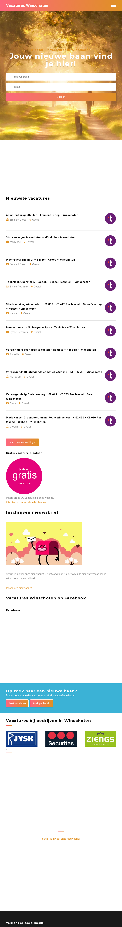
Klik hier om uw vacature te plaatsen (26, 502)
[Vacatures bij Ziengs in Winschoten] (61, 738)
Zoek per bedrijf (41, 703)
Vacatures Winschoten (27, 5)
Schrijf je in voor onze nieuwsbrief (61, 838)
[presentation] (6, 749)
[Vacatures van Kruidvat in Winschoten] (100, 739)
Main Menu (113, 5)
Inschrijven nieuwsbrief (19, 588)
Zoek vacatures (17, 703)
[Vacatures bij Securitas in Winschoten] (21, 738)
